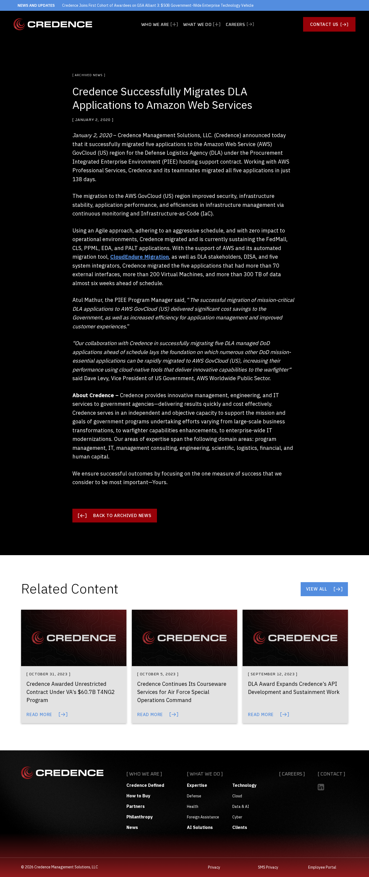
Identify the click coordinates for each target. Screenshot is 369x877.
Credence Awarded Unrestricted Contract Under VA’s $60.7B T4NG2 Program (70, 692)
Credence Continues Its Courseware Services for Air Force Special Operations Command (181, 692)
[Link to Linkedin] (321, 787)
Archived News (89, 75)
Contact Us (324, 24)
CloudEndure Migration (139, 256)
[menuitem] (159, 24)
